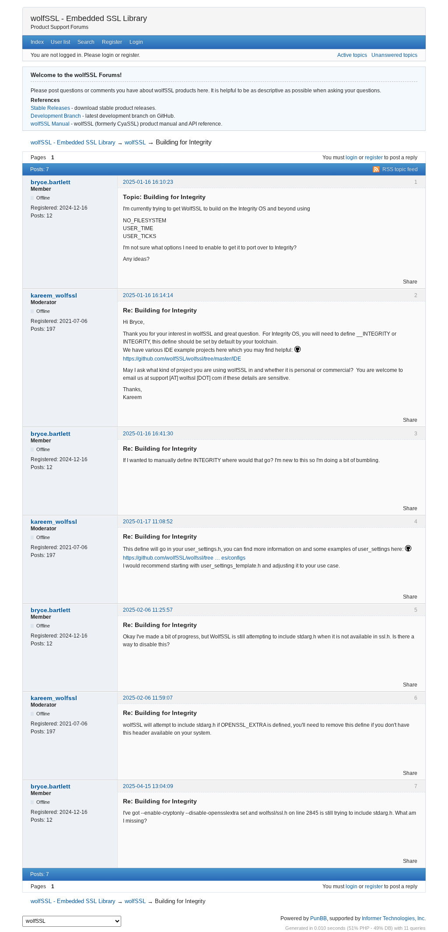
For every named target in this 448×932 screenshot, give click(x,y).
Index (37, 42)
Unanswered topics (394, 55)
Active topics (352, 55)
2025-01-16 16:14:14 (148, 295)
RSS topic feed (400, 169)
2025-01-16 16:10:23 (148, 182)
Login (136, 42)
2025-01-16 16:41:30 (148, 434)
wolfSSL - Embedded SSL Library (89, 18)
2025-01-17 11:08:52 (148, 522)
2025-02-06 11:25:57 (148, 610)
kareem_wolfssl (54, 295)
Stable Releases (50, 108)
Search (85, 42)
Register (112, 42)
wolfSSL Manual (50, 124)
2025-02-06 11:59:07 (148, 698)
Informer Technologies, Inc (393, 918)
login (351, 157)
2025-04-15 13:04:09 (148, 786)
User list (60, 42)
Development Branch (56, 116)
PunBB (318, 918)
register (374, 157)
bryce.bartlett (50, 182)
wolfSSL (135, 142)
